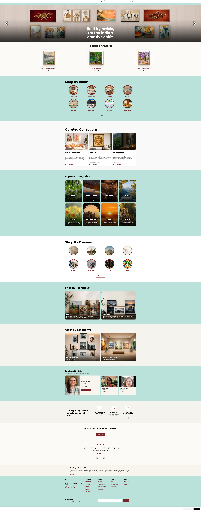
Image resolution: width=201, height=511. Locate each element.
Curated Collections (91, 3)
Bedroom (87, 487)
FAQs (112, 481)
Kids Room (87, 491)
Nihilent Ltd (113, 504)
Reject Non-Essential (188, 508)
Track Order (113, 482)
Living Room (88, 481)
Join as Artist (101, 487)
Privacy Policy (127, 481)
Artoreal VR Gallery (102, 486)
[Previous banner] (6, 23)
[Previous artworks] (86, 46)
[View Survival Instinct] (63, 57)
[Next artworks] (115, 46)
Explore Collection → (84, 390)
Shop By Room (81, 3)
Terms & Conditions (128, 482)
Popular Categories (101, 3)
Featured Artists (130, 3)
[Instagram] (69, 487)
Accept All (197, 508)
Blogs (99, 482)
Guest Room (87, 489)
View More (100, 115)
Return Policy (114, 486)
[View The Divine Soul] (138, 57)
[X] (71, 487)
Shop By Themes (110, 3)
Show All (87, 494)
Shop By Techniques (120, 3)
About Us (100, 481)
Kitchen (87, 486)
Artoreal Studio (101, 484)
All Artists (132, 371)
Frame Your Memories (72, 3)
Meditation (87, 484)
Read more (72, 474)
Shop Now (100, 434)
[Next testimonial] (104, 458)
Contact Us (100, 489)
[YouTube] (74, 487)
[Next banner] (195, 23)
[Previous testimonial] (97, 458)
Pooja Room (87, 492)
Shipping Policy (114, 484)
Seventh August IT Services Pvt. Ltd (94, 504)
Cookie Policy (127, 484)
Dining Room (88, 482)
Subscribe (126, 500)
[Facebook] (66, 487)
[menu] (63, 1)
